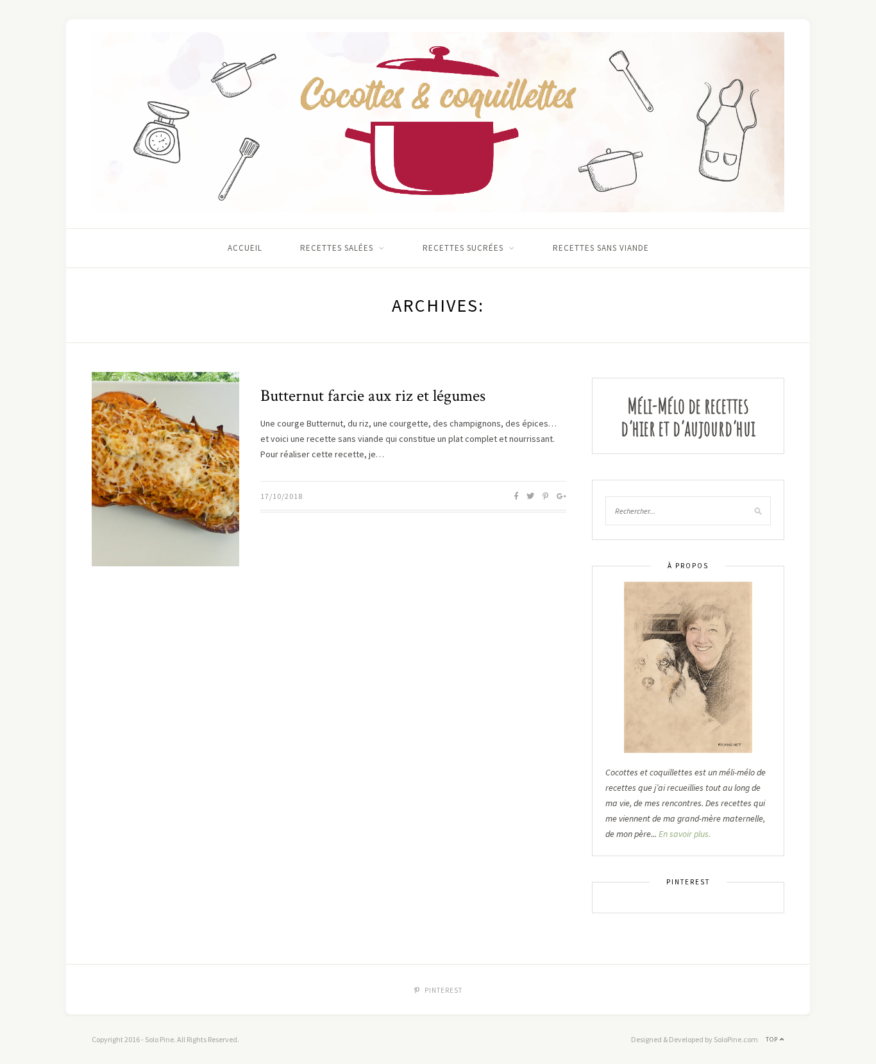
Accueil (245, 247)
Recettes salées (336, 247)
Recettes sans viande (601, 247)
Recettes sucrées (463, 247)
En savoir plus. (685, 834)
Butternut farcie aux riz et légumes (372, 396)
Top (773, 1039)
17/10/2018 (281, 496)
